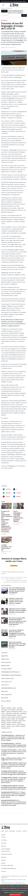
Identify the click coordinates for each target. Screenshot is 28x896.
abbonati (3, 708)
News (2, 685)
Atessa (8, 711)
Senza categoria (5, 694)
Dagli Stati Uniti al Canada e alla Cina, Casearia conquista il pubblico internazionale (17, 610)
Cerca (24, 15)
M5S (17, 718)
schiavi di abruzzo (6, 724)
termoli (3, 726)
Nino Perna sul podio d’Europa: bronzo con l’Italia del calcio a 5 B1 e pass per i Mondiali (17, 644)
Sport (2, 697)
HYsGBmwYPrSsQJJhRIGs (9, 750)
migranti (3, 720)
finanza (18, 717)
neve (24, 720)
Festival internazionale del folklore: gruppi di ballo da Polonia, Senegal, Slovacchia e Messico (13, 745)
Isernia (13, 718)
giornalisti (7, 572)
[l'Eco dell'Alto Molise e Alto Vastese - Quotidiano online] (14, 5)
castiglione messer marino (8, 715)
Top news (3, 701)
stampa (18, 572)
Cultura (3, 659)
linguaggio (13, 572)
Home (2, 831)
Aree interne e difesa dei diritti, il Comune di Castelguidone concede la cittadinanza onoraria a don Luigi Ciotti (17, 633)
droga (14, 717)
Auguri (3, 656)
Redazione (3, 857)
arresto (3, 711)
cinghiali (3, 717)
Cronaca (3, 837)
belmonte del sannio (16, 711)
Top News (18, 831)
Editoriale (4, 20)
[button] (3, 5)
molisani (9, 720)
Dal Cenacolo (4, 662)
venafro (17, 726)
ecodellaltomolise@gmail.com (8, 868)
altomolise (4, 709)
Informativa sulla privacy (7, 865)
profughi (14, 722)
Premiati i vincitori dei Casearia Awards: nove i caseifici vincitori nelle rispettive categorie (16, 601)
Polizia (9, 722)
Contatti (3, 860)
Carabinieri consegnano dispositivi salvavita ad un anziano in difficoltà (15, 581)
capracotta (16, 713)
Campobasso (9, 713)
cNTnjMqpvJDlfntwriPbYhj (9, 763)
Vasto (13, 726)
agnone (14, 708)
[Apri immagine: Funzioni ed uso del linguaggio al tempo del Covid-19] (14, 58)
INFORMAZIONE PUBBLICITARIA (10, 675)
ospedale (3, 722)
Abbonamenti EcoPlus (6, 854)
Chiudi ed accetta (15, 894)
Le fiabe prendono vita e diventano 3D (6, 547)
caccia (25, 711)
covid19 (3, 572)
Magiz (3, 758)
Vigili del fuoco (5, 728)
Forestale (24, 717)
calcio (3, 713)
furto (2, 718)
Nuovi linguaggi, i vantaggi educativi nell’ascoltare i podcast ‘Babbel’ (18, 516)
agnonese (19, 708)
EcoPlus (24, 831)
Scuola (3, 691)
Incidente (8, 718)
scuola (14, 724)
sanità (19, 722)
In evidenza (4, 668)
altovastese (19, 709)
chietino (19, 715)
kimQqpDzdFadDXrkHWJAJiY (10, 792)
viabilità (23, 726)
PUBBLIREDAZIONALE (7, 688)
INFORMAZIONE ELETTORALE (9, 672)
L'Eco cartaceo (5, 681)
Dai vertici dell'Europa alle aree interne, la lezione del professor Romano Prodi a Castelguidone (15, 12)
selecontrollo (21, 724)
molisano (15, 720)
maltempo (21, 718)
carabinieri (23, 713)
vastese (8, 726)
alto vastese (11, 709)
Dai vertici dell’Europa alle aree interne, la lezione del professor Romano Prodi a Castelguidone (17, 590)
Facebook (3, 871)
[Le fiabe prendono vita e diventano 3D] (6, 540)
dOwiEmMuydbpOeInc (7, 735)
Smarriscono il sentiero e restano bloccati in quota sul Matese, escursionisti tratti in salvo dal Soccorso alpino (13, 803)
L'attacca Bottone (6, 678)
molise (20, 720)
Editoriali (3, 846)
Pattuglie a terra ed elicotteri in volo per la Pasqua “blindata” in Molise (14, 578)
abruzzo (9, 708)
